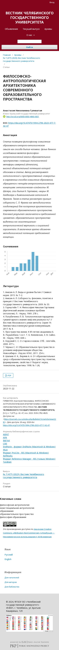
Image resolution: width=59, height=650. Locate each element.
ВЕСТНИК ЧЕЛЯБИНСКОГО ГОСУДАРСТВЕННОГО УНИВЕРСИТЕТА (30, 17)
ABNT (6, 434)
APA (5, 437)
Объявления (11, 28)
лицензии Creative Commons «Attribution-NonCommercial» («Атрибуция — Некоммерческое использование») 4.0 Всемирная (29, 533)
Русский (9, 554)
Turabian (7, 461)
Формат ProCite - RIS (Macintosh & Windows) (26, 452)
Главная (7, 55)
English (8, 559)
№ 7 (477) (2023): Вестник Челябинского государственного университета (21, 59)
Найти (29, 47)
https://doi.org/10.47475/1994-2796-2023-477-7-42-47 (26, 425)
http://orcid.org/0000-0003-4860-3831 (22, 116)
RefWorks (8, 455)
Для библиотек (12, 586)
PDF (9, 375)
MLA (5, 449)
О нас (29, 35)
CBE (5, 443)
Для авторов (11, 582)
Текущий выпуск (31, 28)
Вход (52, 2)
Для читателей (12, 577)
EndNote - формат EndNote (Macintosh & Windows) (29, 446)
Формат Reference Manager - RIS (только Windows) (29, 458)
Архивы (48, 28)
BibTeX (6, 440)
